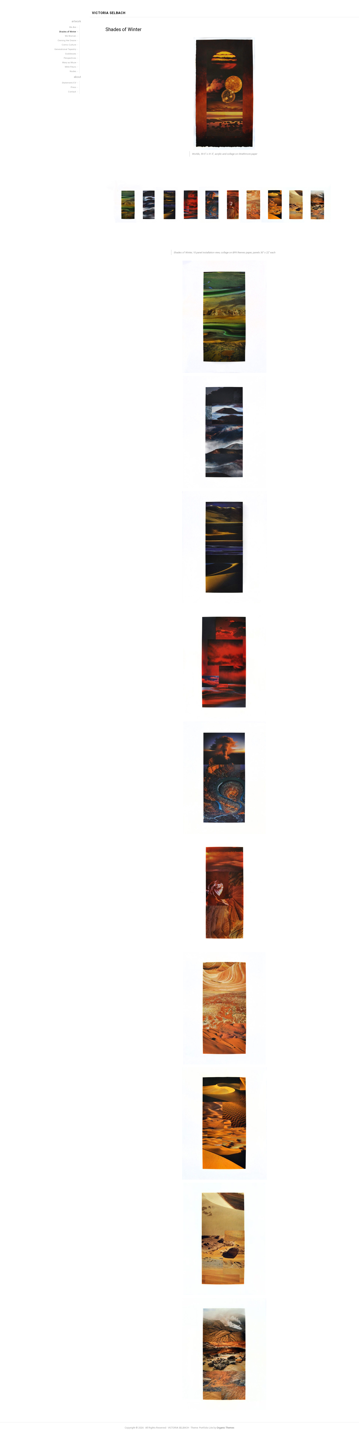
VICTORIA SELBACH (108, 13)
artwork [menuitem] (76, 21)
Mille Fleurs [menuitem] (70, 66)
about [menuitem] (77, 77)
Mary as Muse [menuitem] (69, 62)
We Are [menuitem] (72, 27)
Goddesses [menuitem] (70, 53)
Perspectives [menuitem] (70, 58)
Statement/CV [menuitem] (69, 82)
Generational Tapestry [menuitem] (65, 49)
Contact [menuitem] (72, 91)
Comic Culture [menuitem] (69, 44)
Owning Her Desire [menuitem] (67, 40)
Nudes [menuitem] (73, 71)
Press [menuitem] (73, 87)
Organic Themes (225, 1427)
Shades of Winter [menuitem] (67, 31)
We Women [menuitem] (70, 36)
